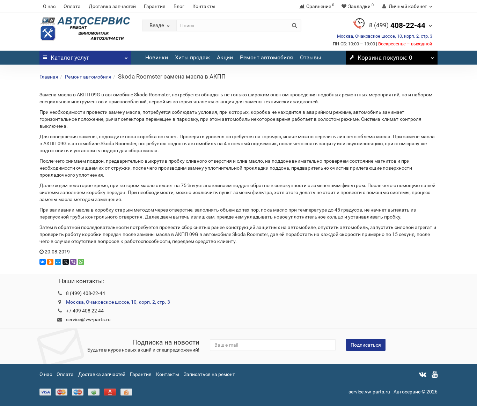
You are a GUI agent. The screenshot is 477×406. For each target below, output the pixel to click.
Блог (179, 6)
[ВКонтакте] (42, 262)
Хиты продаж (192, 57)
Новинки (156, 57)
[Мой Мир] (58, 262)
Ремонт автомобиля (266, 57)
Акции (225, 57)
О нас (49, 6)
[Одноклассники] (50, 262)
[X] (66, 262)
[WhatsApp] (81, 262)
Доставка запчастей (112, 6)
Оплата (72, 6)
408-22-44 (397, 25)
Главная (48, 77)
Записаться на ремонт (209, 374)
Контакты (203, 6)
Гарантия (155, 6)
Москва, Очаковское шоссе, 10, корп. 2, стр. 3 (384, 36)
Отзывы (310, 57)
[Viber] (73, 262)
